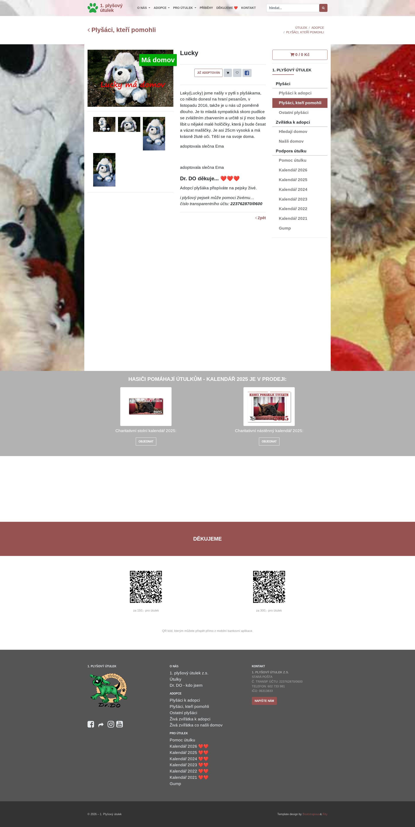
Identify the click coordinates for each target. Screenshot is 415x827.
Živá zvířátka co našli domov (196, 725)
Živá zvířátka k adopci (190, 719)
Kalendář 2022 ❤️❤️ (189, 771)
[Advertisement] (299, 306)
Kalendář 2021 (293, 218)
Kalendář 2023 (293, 199)
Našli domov (291, 141)
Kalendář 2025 (293, 179)
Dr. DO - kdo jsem (186, 685)
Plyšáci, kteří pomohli (123, 30)
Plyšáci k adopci (295, 93)
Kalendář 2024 (293, 189)
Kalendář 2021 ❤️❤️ (189, 777)
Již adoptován (208, 72)
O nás (142, 8)
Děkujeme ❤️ (227, 8)
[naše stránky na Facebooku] (91, 724)
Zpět (261, 218)
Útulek (301, 27)
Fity (325, 814)
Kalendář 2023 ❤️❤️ (189, 765)
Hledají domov (293, 131)
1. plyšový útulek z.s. (189, 673)
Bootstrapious (311, 814)
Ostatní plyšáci (293, 112)
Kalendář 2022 (293, 208)
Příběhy (206, 8)
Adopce (160, 8)
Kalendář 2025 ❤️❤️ (189, 752)
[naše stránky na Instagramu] (111, 724)
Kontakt (248, 8)
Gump (285, 228)
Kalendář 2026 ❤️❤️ (189, 746)
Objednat (146, 441)
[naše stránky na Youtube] (119, 724)
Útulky (175, 679)
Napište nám (264, 700)
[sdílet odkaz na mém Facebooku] (100, 726)
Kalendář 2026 (293, 170)
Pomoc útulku (292, 160)
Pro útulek (183, 8)
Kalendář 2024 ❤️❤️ (189, 759)
